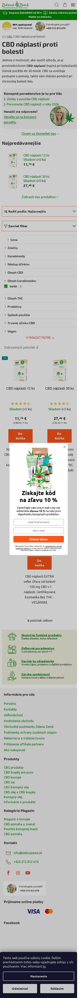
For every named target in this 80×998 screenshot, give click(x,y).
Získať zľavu (39, 539)
